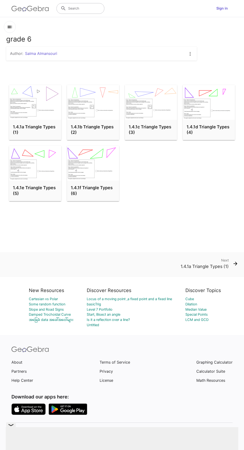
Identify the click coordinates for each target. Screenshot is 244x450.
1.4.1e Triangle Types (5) (34, 190)
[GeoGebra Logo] (30, 8)
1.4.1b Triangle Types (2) (92, 129)
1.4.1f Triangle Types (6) (92, 190)
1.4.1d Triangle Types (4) (208, 129)
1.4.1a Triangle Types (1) (34, 129)
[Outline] (10, 27)
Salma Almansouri (41, 53)
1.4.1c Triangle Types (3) (150, 129)
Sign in (222, 8)
